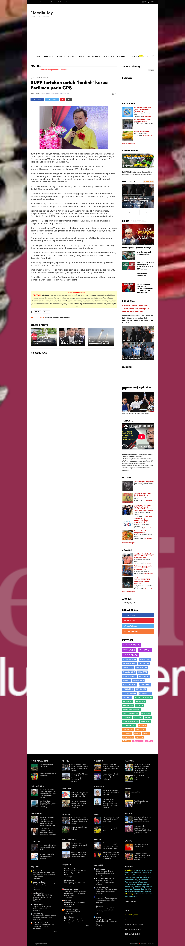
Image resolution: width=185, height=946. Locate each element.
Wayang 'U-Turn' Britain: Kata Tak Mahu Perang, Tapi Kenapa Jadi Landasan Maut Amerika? (79, 778)
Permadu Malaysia (71, 910)
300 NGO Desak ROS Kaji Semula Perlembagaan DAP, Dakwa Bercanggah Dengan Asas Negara (47, 821)
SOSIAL (136, 717)
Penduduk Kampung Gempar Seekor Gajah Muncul (42, 907)
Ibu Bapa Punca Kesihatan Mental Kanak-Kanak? (79, 845)
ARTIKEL (126, 689)
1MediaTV (126, 672)
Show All (55, 931)
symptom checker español (134, 924)
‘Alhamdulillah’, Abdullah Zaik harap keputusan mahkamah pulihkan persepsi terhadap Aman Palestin (142, 768)
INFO (145, 733)
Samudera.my (38, 913)
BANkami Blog (38, 893)
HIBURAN (139, 701)
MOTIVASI (126, 729)
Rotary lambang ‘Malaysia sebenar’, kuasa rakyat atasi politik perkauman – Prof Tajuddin (44, 875)
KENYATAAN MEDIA (130, 709)
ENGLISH (126, 701)
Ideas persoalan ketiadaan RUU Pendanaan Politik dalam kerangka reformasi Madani (142, 830)
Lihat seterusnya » (128, 143)
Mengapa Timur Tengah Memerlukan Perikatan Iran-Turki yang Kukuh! (79, 794)
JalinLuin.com (69, 917)
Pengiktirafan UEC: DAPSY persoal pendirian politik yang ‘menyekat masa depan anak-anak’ (110, 803)
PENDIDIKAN (127, 693)
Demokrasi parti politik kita (144, 481)
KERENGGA (69, 900)
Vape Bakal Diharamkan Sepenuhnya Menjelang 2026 (48, 847)
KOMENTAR (127, 659)
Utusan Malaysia (102, 887)
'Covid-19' (49, 2)
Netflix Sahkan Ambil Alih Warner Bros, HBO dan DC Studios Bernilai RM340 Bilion (111, 855)
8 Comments (147, 117)
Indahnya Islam (136, 792)
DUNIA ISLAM (127, 725)
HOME (38, 56)
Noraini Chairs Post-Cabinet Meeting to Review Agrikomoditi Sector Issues (75, 873)
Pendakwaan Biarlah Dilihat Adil (141, 802)
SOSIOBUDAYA (92, 56)
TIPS (146, 717)
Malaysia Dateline (71, 889)
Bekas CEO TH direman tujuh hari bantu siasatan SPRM (142, 778)
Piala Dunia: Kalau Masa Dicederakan (48, 774)
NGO (80, 56)
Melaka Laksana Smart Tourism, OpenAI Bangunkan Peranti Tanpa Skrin (110, 777)
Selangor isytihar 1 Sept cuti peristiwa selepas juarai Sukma (111, 820)
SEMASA (136, 680)
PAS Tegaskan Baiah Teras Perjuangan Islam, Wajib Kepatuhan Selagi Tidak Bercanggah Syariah (48, 794)
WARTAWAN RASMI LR (105, 878)
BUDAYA (126, 733)
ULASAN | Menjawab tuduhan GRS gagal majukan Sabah (141, 521)
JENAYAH (142, 685)
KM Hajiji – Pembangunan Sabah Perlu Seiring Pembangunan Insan (75, 920)
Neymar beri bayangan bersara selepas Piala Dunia (111, 829)
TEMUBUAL (127, 737)
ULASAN (144, 713)
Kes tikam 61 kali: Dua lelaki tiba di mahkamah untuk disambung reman (144, 556)
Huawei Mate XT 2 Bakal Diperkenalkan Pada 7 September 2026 (106, 921)
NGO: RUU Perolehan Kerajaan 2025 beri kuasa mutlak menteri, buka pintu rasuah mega (48, 832)
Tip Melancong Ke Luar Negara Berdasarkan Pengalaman (142, 109)
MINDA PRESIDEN (129, 713)
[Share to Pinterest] (62, 99)
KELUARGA (137, 741)
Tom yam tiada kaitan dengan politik (142, 532)
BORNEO (139, 689)
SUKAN (140, 672)
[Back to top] (180, 941)
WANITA (144, 721)
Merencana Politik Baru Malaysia (79, 828)
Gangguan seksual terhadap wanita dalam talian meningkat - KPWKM (142, 856)
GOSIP (140, 725)
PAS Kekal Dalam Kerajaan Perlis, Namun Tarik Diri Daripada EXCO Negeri (48, 804)
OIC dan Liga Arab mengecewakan (144, 253)
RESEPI (148, 741)
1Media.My (42, 13)
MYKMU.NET (69, 880)
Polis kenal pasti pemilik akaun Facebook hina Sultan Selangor (143, 568)
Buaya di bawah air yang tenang (46, 765)
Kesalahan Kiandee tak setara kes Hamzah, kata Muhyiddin (43, 926)
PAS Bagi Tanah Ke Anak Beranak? (58, 317)
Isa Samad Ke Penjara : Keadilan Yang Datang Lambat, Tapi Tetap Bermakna (79, 804)
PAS (124, 680)
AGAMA (142, 676)
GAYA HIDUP (107, 56)
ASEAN (138, 737)
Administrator (69, 2)
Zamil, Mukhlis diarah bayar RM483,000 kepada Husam (105, 872)
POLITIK (71, 56)
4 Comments (147, 125)
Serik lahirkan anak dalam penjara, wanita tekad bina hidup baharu (106, 890)
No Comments (148, 573)
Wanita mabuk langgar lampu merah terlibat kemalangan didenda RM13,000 (142, 581)
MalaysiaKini (100, 869)
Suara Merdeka (39, 871)
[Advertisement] (92, 38)
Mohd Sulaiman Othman (42, 923)
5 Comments (147, 135)
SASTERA (139, 729)
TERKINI (142, 663)
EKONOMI (139, 668)
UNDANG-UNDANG (142, 697)
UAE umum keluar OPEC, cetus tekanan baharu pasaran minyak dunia (142, 819)
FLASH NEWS (128, 645)
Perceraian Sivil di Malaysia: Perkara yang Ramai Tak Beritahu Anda (44, 916)
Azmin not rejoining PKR (72, 911)
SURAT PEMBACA (129, 721)
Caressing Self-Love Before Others (141, 845)
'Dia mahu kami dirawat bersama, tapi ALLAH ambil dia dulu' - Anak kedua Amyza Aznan (110, 846)
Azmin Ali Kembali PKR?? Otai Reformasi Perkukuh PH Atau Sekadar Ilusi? (42, 897)
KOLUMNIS (121, 56)
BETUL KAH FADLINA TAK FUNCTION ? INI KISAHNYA (105, 881)
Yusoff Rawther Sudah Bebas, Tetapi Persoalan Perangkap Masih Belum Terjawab (137, 200)
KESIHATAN (127, 663)
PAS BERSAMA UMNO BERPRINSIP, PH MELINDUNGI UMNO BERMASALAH (145, 266)
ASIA (136, 733)
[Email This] (69, 99)
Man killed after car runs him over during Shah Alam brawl (75, 883)
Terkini (40, 2)
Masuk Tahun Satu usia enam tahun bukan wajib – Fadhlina (111, 792)
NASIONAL (47, 56)
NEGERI (125, 668)
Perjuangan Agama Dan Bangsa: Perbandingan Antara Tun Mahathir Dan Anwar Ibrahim (145, 288)
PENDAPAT (143, 693)
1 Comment (147, 563)
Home (32, 2)
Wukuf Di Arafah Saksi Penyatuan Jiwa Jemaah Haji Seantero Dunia (78, 854)
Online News (38, 904)
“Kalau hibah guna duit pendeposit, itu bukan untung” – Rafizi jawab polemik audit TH (75, 893)
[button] (143, 56)
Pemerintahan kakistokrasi (142, 274)
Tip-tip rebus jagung (141, 131)
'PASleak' (58, 2)
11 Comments (147, 485)
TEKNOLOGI (134, 56)
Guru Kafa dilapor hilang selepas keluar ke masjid (74, 903)
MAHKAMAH (127, 685)
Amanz (98, 917)
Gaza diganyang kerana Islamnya (136, 247)
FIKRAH (125, 741)
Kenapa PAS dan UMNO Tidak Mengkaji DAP (142, 494)
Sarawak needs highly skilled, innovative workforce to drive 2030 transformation (107, 910)
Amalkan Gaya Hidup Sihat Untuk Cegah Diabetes (47, 856)
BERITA (37, 78)
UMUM (138, 705)
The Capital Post (70, 869)
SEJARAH (126, 705)
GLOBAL (60, 56)
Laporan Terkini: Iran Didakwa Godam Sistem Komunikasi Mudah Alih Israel (111, 767)
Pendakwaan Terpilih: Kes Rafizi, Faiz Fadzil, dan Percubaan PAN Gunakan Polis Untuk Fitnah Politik (143, 508)
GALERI (125, 717)
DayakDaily (100, 906)
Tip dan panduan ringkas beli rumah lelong (143, 120)
